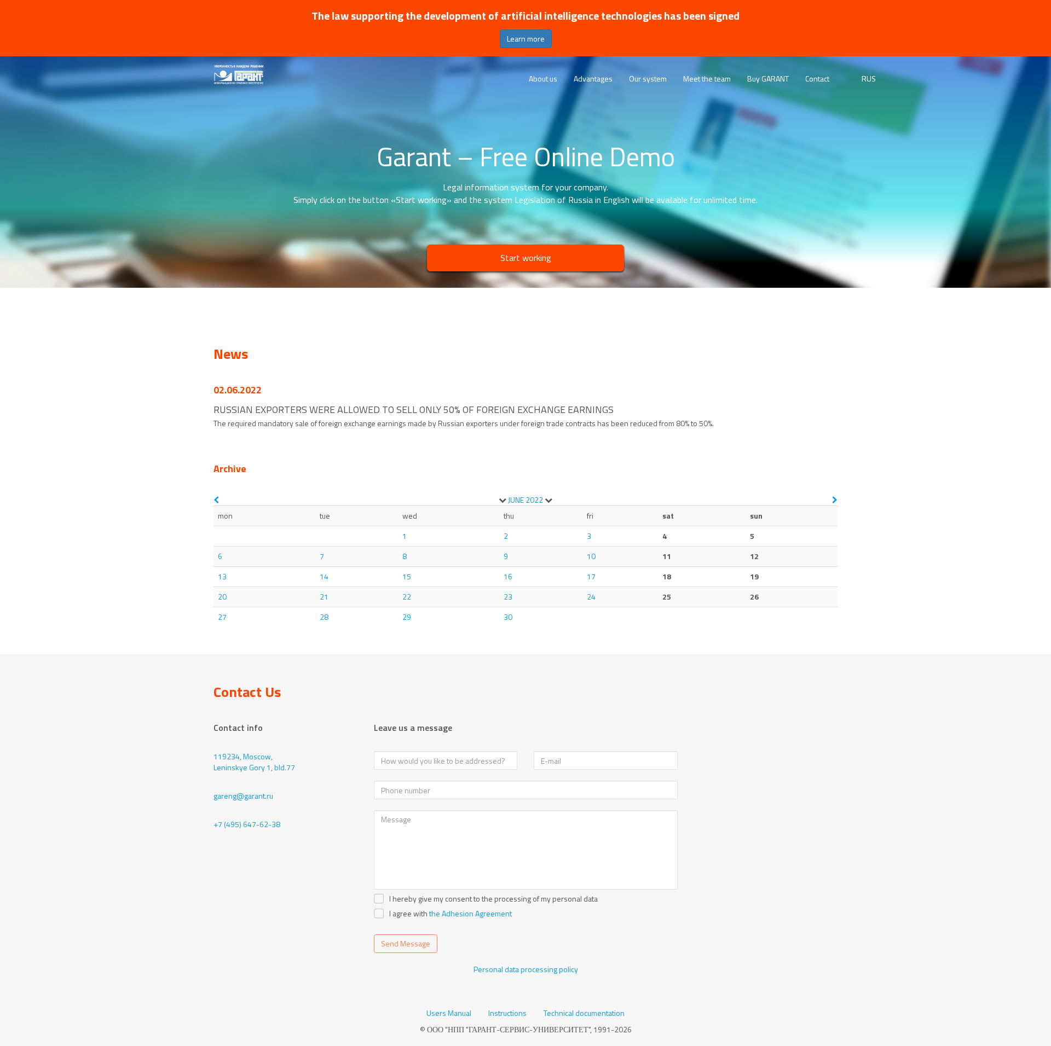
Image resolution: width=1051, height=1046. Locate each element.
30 (508, 617)
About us (543, 78)
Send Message (405, 943)
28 (324, 617)
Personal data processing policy (525, 969)
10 (591, 556)
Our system (648, 78)
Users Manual (448, 1013)
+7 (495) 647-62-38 (246, 824)
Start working (525, 257)
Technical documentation (584, 1013)
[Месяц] (502, 500)
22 (406, 596)
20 (222, 596)
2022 (534, 499)
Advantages (593, 78)
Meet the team (707, 78)
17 (591, 576)
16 (508, 576)
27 (222, 617)
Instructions (507, 1013)
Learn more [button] (526, 38)
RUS (869, 78)
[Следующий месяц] (835, 499)
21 (324, 596)
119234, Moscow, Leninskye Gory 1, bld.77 (254, 762)
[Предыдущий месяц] (216, 499)
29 (406, 617)
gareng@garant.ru (243, 795)
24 (591, 596)
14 (324, 576)
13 (222, 576)
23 (508, 596)
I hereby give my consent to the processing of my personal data (493, 898)
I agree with (408, 913)
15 (406, 576)
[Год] (548, 500)
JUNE (516, 499)
